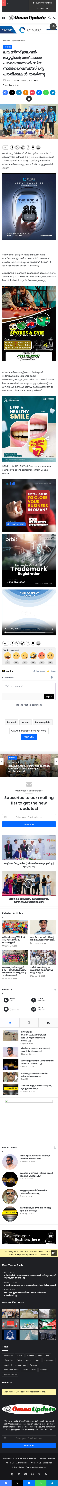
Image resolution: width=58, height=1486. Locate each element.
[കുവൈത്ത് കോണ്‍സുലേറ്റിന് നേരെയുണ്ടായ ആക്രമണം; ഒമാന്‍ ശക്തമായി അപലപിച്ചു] (47, 1324)
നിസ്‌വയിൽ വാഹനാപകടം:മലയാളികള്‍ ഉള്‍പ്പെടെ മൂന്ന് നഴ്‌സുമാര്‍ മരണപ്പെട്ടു (33, 1036)
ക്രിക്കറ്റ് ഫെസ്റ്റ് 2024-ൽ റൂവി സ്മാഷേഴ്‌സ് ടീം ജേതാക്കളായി (13, 940)
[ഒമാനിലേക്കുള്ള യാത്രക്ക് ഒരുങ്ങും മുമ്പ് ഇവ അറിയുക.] (10, 1089)
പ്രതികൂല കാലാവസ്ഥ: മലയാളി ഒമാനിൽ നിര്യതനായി (35, 1050)
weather (43, 1370)
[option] (29, 761)
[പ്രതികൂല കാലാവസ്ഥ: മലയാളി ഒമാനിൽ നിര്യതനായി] (10, 1052)
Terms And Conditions (36, 1467)
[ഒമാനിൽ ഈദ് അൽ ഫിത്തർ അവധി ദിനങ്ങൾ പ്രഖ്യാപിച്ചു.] (10, 1064)
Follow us (7, 1382)
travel (34, 1370)
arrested (19, 1355)
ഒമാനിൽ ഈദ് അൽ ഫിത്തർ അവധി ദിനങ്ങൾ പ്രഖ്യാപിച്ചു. (37, 1062)
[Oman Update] (26, 18)
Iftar (47, 1355)
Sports (15, 40)
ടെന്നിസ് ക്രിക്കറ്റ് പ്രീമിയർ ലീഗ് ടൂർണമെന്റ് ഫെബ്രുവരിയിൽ (24, 768)
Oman (37, 1360)
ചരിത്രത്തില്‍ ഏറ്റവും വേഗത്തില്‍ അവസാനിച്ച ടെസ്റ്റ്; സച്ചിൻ (41, 970)
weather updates (10, 1374)
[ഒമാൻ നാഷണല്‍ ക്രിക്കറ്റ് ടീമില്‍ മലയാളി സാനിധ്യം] (43, 927)
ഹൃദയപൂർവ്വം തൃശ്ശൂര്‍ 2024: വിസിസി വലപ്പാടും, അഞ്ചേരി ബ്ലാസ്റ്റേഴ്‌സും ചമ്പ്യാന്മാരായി (14, 971)
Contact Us (36, 1463)
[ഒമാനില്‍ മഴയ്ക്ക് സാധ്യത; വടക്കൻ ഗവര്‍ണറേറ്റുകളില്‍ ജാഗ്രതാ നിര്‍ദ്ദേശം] (47, 1313)
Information (8, 1360)
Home (7, 40)
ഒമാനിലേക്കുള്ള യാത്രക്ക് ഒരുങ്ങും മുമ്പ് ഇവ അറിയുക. (36, 1087)
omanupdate (11, 80)
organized (8, 1365)
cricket (12, 722)
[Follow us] (53, 1252)
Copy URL (29, 737)
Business (30, 1355)
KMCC (19, 1360)
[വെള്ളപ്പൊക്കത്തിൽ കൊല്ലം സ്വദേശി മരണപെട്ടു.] (10, 1077)
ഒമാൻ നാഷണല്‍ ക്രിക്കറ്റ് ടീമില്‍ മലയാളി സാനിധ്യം (42, 938)
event (26, 722)
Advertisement (22, 1463)
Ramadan (33, 1365)
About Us (10, 1463)
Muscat (29, 1360)
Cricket (22, 40)
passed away (20, 1365)
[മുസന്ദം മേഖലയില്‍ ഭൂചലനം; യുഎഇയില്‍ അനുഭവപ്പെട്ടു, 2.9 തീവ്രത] (29, 1335)
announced (8, 1355)
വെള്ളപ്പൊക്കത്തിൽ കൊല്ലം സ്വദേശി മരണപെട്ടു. (34, 1074)
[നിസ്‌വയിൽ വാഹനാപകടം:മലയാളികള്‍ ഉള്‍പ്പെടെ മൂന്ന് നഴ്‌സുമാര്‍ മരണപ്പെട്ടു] (10, 1035)
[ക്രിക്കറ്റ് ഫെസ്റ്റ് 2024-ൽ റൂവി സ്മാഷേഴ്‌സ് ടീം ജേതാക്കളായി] (15, 927)
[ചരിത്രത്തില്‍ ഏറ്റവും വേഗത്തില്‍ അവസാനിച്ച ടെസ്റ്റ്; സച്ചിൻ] (43, 957)
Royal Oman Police (11, 1370)
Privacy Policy (18, 1467)
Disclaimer (47, 1463)
